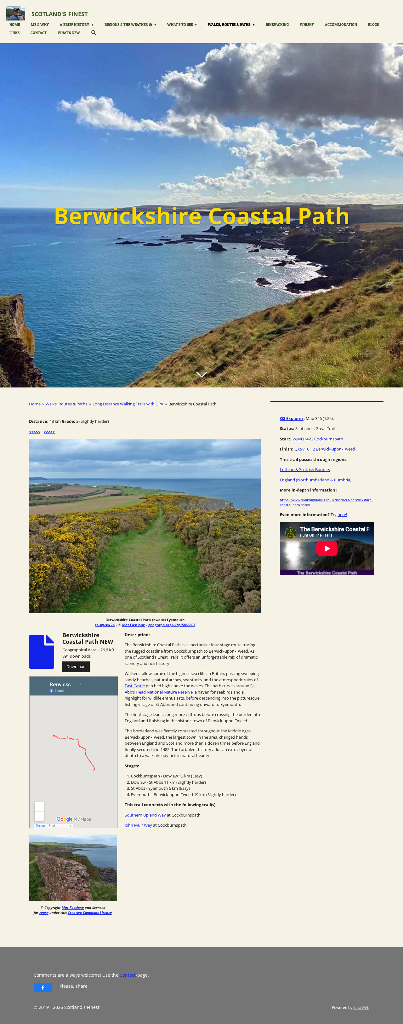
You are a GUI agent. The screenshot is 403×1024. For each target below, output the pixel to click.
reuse (43, 912)
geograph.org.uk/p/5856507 (171, 624)
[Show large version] (145, 526)
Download (76, 666)
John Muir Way (138, 825)
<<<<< (34, 431)
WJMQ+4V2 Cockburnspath (317, 439)
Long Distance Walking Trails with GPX (128, 404)
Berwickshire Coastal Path (192, 404)
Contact (128, 975)
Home (35, 404)
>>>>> (49, 431)
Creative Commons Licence (90, 912)
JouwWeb (361, 1007)
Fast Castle (135, 686)
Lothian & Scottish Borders (305, 469)
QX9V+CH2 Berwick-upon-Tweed (324, 449)
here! (342, 514)
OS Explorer (292, 418)
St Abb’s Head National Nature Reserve (189, 689)
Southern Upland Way (145, 815)
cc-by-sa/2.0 (105, 624)
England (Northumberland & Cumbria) (315, 480)
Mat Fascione (133, 624)
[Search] (93, 32)
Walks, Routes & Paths (66, 404)
